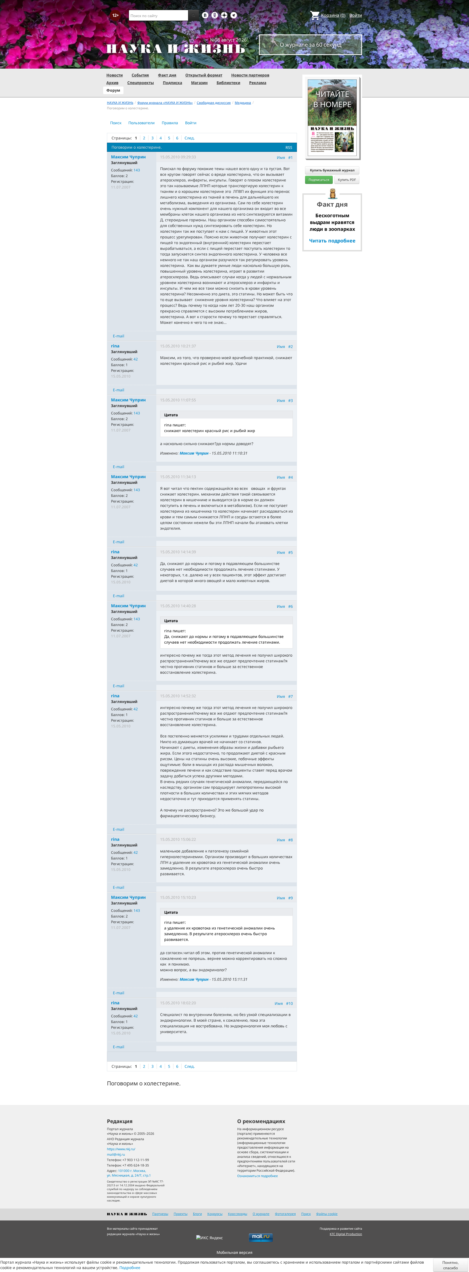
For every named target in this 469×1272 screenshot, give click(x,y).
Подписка (172, 82)
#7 (290, 696)
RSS (289, 147)
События (140, 75)
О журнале (261, 1214)
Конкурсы (215, 1214)
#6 (290, 606)
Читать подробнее (332, 240)
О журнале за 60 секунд (310, 44)
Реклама (257, 82)
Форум (113, 90)
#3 (290, 400)
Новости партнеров (250, 75)
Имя (281, 157)
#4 (290, 477)
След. (190, 137)
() (333, 15)
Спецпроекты (140, 82)
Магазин (199, 82)
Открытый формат (203, 75)
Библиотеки (228, 82)
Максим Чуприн (194, 453)
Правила (170, 122)
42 (136, 359)
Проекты (181, 1214)
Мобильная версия (234, 1252)
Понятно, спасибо (450, 1265)
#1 (290, 157)
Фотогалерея (285, 1214)
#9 (290, 897)
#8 (290, 839)
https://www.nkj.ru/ (121, 1149)
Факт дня (167, 75)
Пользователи (141, 122)
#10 (289, 1003)
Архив (112, 82)
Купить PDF (347, 179)
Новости (114, 75)
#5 (290, 552)
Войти (355, 15)
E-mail (118, 335)
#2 (290, 346)
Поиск (115, 122)
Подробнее (129, 1267)
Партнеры (160, 1214)
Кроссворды (237, 1214)
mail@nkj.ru (116, 1154)
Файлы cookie (327, 1214)
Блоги (197, 1214)
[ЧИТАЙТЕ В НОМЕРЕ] (332, 63)
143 (137, 170)
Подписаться (319, 179)
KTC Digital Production (346, 1234)
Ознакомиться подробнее (257, 1176)
